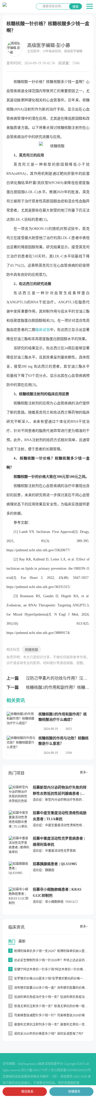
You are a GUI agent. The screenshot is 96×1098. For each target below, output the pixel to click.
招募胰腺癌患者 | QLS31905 (55, 864)
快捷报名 (74, 1091)
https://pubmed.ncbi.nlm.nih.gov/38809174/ (38, 633)
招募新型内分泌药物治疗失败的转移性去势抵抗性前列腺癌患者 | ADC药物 (60, 793)
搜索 (75, 7)
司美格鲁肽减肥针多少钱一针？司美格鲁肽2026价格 (49, 1015)
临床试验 (42, 330)
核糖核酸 (31, 650)
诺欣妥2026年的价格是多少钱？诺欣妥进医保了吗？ (49, 1033)
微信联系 (27, 1091)
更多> (84, 772)
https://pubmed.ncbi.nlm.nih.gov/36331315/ (38, 587)
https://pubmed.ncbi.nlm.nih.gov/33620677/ (38, 550)
